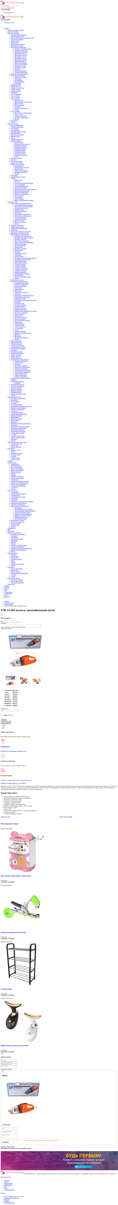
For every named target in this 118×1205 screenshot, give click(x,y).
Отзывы (6, 586)
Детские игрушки (13, 124)
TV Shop (10, 461)
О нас (6, 595)
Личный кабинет (9, 1190)
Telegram (6, 1201)
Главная (6, 601)
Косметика (11, 567)
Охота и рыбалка (13, 553)
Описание (4, 783)
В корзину (4, 719)
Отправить (5, 1142)
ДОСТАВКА (22, 783)
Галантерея (11, 448)
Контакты (7, 597)
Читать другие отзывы (65, 816)
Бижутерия (11, 531)
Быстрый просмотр (6, 828)
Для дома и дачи (12, 202)
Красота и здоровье (13, 33)
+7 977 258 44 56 (7, 7)
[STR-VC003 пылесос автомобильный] (25, 673)
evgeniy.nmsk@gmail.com (11, 1198)
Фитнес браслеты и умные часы (17, 442)
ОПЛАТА (15, 783)
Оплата (6, 589)
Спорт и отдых (12, 462)
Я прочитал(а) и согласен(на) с (32, 1140)
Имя (2, 621)
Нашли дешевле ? (6, 723)
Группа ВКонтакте (9, 1203)
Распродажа (11, 584)
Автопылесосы (8, 604)
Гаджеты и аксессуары (14, 397)
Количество (4, 708)
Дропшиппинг (8, 592)
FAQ (5, 590)
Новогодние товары (13, 578)
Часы (9, 529)
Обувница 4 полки (6, 989)
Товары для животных (14, 533)
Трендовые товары (13, 31)
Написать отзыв (5, 816)
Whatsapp (7, 1199)
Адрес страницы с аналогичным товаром (13, 627)
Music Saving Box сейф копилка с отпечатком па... (16, 875)
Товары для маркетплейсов (16, 30)
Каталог (6, 28)
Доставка (7, 587)
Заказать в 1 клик (6, 721)
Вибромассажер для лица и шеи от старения (14, 1045)
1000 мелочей (12, 528)
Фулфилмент (8, 593)
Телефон (3, 623)
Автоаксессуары (12, 490)
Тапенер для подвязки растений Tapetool (13, 932)
